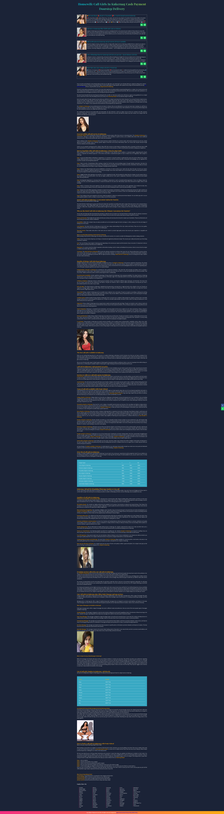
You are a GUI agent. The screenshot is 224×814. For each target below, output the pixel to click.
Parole (80, 801)
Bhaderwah (122, 790)
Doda (94, 793)
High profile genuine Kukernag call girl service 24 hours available (106, 42)
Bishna (107, 791)
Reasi (80, 804)
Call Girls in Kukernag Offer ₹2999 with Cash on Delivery (104, 29)
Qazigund (135, 801)
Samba (107, 804)
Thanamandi (136, 805)
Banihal (108, 789)
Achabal (81, 787)
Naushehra (108, 800)
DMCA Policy (135, 812)
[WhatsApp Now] (144, 24)
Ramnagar (122, 803)
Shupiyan (122, 804)
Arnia (121, 787)
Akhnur (94, 787)
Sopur (134, 804)
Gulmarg (135, 793)
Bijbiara (135, 790)
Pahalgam (122, 800)
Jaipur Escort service (120, 812)
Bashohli (95, 790)
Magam (81, 800)
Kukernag (135, 797)
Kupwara (108, 798)
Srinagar (81, 805)
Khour (80, 797)
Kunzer (94, 798)
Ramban (95, 803)
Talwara (121, 805)
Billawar (81, 791)
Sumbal (94, 805)
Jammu (121, 794)
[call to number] (141, 24)
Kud (121, 797)
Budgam (122, 791)
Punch (121, 801)
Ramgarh (108, 803)
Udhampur (95, 807)
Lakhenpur (122, 798)
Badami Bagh (82, 789)
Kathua (108, 796)
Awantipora (136, 787)
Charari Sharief (136, 791)
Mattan (94, 800)
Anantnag (108, 787)
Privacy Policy (129, 812)
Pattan (94, 801)
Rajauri (80, 803)
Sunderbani (109, 805)
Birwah (94, 791)
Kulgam (81, 798)
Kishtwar (108, 797)
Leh (134, 798)
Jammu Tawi (136, 794)
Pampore (135, 800)
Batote (107, 790)
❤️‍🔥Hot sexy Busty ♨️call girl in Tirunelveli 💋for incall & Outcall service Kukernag (111, 16)
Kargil (94, 796)
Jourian (80, 796)
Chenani (81, 793)
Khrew (94, 797)
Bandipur (95, 789)
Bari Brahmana (82, 790)
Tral (80, 807)
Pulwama (108, 801)
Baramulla (135, 789)
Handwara (95, 794)
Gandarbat (108, 793)
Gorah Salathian (123, 793)
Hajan (80, 794)
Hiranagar (108, 794)
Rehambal (95, 804)
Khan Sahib (135, 796)
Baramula (122, 789)
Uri (107, 807)
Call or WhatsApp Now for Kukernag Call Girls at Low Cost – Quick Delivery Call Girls (112, 55)
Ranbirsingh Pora (137, 803)
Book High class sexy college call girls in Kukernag (102, 68)
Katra (121, 796)
